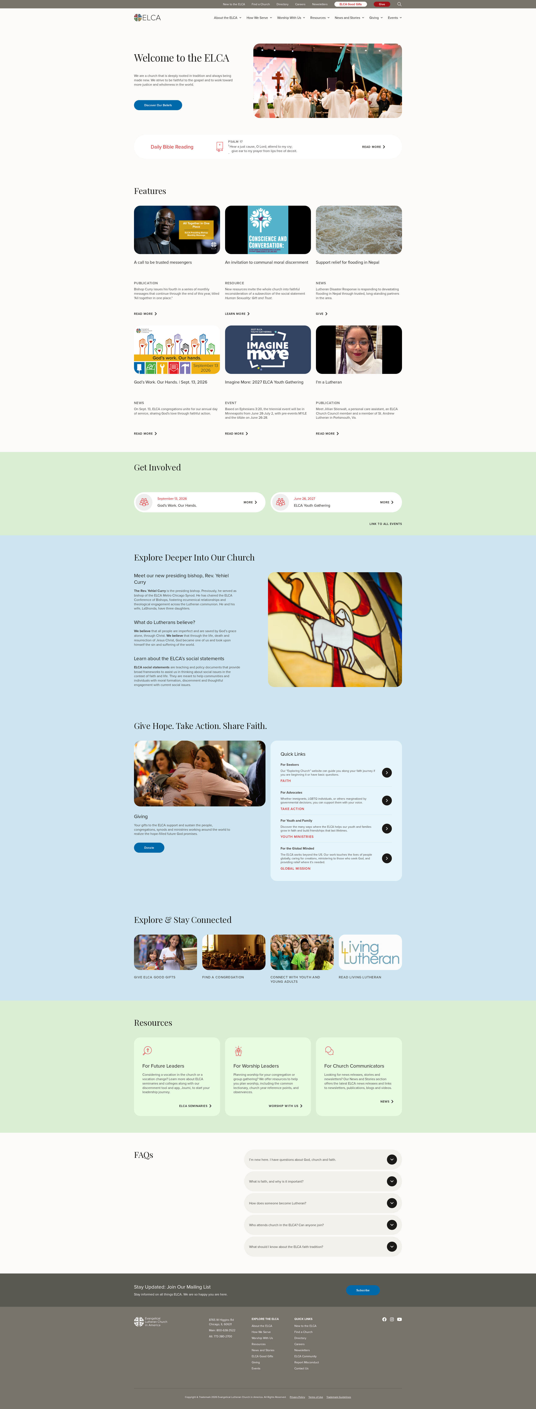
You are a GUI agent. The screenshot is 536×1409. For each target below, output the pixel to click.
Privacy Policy (297, 1397)
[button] (229, 17)
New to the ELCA (234, 4)
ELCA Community (305, 1356)
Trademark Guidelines (338, 1397)
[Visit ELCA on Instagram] (391, 1319)
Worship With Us (262, 1338)
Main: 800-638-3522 (222, 1330)
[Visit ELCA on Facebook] (384, 1319)
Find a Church (261, 4)
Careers (300, 4)
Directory (283, 4)
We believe (142, 631)
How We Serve (261, 1332)
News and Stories (263, 1350)
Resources (259, 1344)
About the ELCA (262, 1326)
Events (256, 1368)
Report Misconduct (306, 1362)
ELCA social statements (152, 667)
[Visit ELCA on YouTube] (399, 1319)
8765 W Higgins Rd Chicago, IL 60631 (221, 1322)
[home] (147, 17)
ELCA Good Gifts (351, 4)
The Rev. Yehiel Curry (150, 590)
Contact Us (301, 1368)
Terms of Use (315, 1397)
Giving (256, 1362)
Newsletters (320, 4)
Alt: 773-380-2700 (220, 1336)
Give (382, 4)
